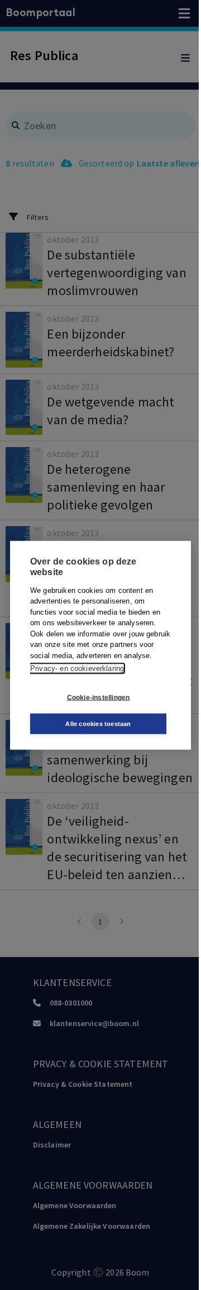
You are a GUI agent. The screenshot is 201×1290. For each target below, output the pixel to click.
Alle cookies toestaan (98, 723)
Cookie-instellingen (98, 698)
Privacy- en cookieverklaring (77, 668)
